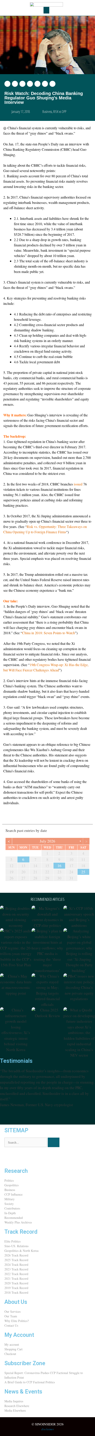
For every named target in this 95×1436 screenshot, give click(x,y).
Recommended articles (48, 899)
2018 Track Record (16, 1292)
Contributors (12, 1208)
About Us (15, 1302)
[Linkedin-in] (33, 1157)
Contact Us (11, 1325)
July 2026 (47, 841)
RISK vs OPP (59, 111)
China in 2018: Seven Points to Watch (48, 632)
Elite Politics (12, 1241)
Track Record (20, 1232)
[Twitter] (9, 1157)
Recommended (13, 1218)
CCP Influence (13, 1194)
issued (78, 484)
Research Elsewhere (16, 1406)
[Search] (53, 1142)
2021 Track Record (16, 1278)
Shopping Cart (13, 1349)
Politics (9, 1180)
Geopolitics (11, 1185)
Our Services (12, 1311)
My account (11, 1344)
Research (16, 1171)
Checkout (10, 1354)
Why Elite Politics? (16, 1321)
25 (83, 871)
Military (9, 1199)
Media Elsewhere (15, 1410)
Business (47, 111)
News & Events (23, 1391)
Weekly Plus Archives (18, 1222)
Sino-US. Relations (16, 1246)
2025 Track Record (16, 1260)
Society (9, 1204)
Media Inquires (13, 1401)
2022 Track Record (16, 1274)
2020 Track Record (16, 1283)
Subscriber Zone (24, 1363)
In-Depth (10, 1213)
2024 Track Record (16, 1264)
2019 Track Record (16, 1288)
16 (59, 865)
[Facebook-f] (21, 1157)
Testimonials (16, 1061)
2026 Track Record (16, 1255)
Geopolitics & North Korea (21, 1251)
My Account (19, 1335)
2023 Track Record (16, 1269)
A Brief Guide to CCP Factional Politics (29, 1382)
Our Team (10, 1316)
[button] (46, 10)
